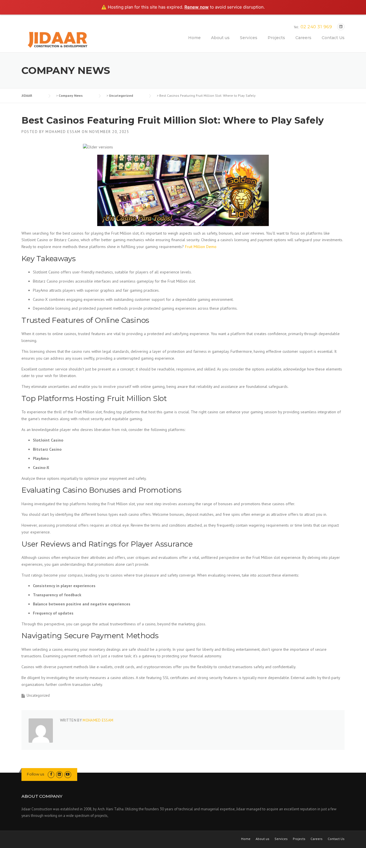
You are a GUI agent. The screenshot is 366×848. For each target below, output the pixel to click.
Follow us (35, 774)
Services (248, 37)
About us (220, 37)
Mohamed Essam (63, 131)
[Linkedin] (341, 27)
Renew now (196, 7)
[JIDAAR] (57, 40)
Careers (303, 37)
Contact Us (333, 37)
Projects (276, 37)
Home (194, 37)
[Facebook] (51, 774)
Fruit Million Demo (200, 246)
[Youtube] (67, 774)
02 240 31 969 (316, 26)
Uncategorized (38, 695)
